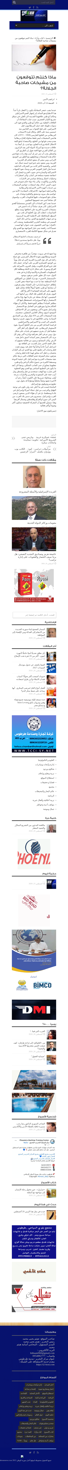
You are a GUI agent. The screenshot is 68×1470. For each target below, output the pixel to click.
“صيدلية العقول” (38, 1056)
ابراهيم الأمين (49, 99)
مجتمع (51, 787)
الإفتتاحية (24, 1393)
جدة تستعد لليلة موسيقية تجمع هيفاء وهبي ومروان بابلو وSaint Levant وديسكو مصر (29, 702)
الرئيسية (49, 38)
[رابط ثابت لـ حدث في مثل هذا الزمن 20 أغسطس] (51, 1219)
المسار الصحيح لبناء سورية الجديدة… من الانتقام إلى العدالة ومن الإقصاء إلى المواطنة (28, 632)
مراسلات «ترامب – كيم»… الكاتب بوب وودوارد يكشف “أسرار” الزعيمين (33, 449)
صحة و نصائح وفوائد (46, 1423)
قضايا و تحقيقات (47, 782)
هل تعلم (33, 1441)
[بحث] (14, 2)
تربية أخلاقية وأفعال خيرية (43, 800)
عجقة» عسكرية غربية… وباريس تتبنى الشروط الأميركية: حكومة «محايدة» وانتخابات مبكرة (38, 439)
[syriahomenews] (34, 19)
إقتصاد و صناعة (30, 1389)
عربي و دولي (48, 1428)
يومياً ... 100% (22, 1441)
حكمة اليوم (49, 1415)
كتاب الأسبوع (48, 1432)
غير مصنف (37, 1428)
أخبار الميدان (49, 1385)
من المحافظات (30, 1436)
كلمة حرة (28, 1432)
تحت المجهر (26, 1402)
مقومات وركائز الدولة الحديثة (41, 522)
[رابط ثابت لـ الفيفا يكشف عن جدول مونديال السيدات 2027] (51, 672)
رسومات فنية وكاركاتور (24, 1415)
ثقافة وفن (49, 1410)
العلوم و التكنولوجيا (46, 760)
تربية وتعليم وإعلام (46, 773)
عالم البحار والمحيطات (44, 791)
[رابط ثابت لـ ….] (51, 888)
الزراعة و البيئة (40, 1398)
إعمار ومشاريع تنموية (45, 1389)
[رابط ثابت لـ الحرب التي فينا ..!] (51, 1038)
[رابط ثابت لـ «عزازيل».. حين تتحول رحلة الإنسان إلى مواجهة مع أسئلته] (51, 1197)
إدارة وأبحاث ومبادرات (44, 764)
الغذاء (35, 1402)
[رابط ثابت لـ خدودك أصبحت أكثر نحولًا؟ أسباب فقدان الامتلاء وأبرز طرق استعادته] (51, 684)
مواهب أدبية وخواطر (45, 804)
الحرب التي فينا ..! (37, 1031)
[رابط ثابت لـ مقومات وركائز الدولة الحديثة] (34, 519)
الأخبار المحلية (35, 1393)
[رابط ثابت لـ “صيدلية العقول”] (51, 1064)
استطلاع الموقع (47, 778)
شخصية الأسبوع (47, 1419)
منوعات (19, 1436)
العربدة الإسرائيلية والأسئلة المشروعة (37, 491)
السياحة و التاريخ (26, 1398)
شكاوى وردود (48, 769)
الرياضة (51, 796)
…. (44, 880)
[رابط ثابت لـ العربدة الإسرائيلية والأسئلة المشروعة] (34, 488)
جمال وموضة (48, 809)
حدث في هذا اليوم (24, 1410)
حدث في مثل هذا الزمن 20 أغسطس (29, 1211)
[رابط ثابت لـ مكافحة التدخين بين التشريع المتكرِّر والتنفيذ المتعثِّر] (51, 832)
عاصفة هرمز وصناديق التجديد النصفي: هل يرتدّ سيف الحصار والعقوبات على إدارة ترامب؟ (35, 557)
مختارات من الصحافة (46, 1436)
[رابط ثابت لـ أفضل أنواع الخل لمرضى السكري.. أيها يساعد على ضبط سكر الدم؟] (51, 695)
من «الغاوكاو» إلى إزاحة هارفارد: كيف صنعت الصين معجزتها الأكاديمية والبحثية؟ (29, 1046)
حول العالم (39, 1415)
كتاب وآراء (39, 38)
